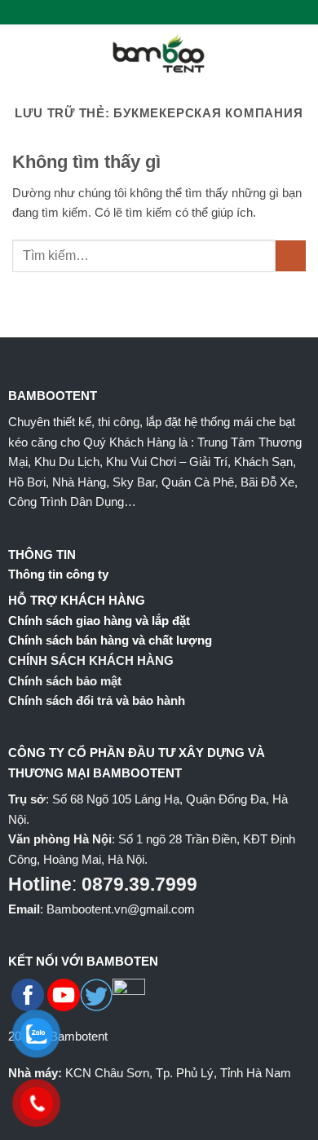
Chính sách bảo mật (64, 681)
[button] (21, 53)
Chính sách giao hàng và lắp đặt (99, 620)
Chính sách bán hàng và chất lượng (110, 640)
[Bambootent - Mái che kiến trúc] (159, 52)
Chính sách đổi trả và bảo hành (96, 700)
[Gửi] (291, 255)
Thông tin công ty (58, 574)
